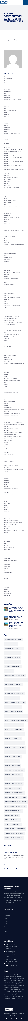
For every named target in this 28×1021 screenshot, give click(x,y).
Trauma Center (8, 572)
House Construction (9, 324)
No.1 (5, 446)
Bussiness (6, 123)
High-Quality (7, 295)
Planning (6, 482)
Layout (6, 389)
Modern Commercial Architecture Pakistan (13, 429)
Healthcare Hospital (9, 289)
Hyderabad (7, 338)
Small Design (7, 539)
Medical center (8, 407)
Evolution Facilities (9, 236)
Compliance (7, 181)
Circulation (7, 129)
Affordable (7, 89)
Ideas (5, 349)
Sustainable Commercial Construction (10, 561)
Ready (5, 505)
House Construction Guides (11, 327)
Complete (6, 175)
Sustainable (7, 558)
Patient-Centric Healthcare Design (13, 469)
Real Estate (7, 507)
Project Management (9, 494)
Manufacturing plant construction (15, 806)
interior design (8, 368)
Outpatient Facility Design (11, 465)
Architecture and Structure (12, 102)
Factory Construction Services (14, 693)
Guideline (6, 274)
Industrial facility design (12, 765)
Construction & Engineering (11, 187)
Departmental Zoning (10, 200)
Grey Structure (8, 270)
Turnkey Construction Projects (13, 581)
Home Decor (7, 303)
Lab (5, 382)
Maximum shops (8, 405)
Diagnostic (7, 215)
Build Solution (8, 116)
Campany (6, 125)
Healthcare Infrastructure (11, 291)
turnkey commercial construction (15, 828)
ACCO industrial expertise (12, 653)
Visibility (6, 591)
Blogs (5, 931)
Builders (6, 119)
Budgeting (6, 114)
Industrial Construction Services (14, 752)
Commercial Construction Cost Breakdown (12, 146)
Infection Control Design (11, 355)
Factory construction (11, 689)
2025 (5, 80)
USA (21, 998)
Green (5, 268)
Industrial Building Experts (13, 738)
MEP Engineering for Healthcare (13, 422)
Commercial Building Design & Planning (12, 142)
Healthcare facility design (12, 707)
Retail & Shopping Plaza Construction (10, 525)
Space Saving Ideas (9, 547)
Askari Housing (17, 989)
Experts (6, 238)
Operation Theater (9, 461)
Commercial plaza (9, 155)
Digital (6, 221)
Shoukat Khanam (8, 535)
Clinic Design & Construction (12, 133)
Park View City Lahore (9, 987)
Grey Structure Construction (12, 272)
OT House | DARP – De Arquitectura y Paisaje (15, 617)
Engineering (7, 234)
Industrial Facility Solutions (13, 783)
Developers (7, 211)
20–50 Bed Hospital (9, 78)
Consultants (7, 192)
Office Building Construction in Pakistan (12, 451)
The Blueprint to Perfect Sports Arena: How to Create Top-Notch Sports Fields (16, 609)
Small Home (7, 541)
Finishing (6, 251)
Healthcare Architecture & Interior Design (14, 281)
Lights (5, 397)
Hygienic (6, 340)
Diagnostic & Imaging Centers (12, 217)
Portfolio (6, 929)
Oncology (6, 457)
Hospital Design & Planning (11, 316)
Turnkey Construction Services (12, 583)
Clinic (5, 131)
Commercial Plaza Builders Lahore (15, 675)
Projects (6, 497)
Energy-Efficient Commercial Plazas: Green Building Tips (14, 231)
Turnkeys (6, 587)
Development (7, 213)
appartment (7, 95)
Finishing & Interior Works (11, 253)
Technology (7, 566)
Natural (6, 444)
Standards (7, 552)
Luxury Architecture (9, 401)
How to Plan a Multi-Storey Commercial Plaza (11, 335)
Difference (7, 219)
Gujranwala (7, 276)
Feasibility (7, 249)
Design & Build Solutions (11, 209)
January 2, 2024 (13, 628)
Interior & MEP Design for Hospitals (14, 363)
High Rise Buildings (9, 293)
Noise (5, 448)
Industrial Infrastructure (12, 788)
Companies (6, 173)
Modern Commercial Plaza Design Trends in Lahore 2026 (13, 433)
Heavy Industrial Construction (14, 725)
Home (5, 301)
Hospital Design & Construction (13, 314)
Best (5, 108)
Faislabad (6, 247)
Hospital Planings (9, 320)
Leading (6, 395)
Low (5, 399)
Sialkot (6, 537)
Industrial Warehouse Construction (15, 797)
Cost (5, 196)
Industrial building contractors (14, 734)
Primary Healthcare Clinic (11, 488)
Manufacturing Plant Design (13, 810)
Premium (6, 486)
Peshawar (6, 474)
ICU (4, 343)
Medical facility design (11, 815)
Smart (5, 543)
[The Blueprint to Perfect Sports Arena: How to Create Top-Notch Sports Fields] (6, 609)
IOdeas (5, 370)
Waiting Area (7, 593)
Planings (6, 480)
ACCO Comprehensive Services (13, 639)
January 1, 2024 (13, 613)
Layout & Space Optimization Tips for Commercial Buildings (13, 391)
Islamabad (6, 372)
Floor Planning (8, 257)
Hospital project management (13, 729)
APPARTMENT (8, 671)
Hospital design (8, 312)
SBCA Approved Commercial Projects (14, 530)
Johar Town (10, 989)
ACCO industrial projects (12, 657)
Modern (6, 426)
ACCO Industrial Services (12, 662)
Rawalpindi (7, 503)
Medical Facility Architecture (12, 413)
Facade (5, 240)
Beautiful (6, 106)
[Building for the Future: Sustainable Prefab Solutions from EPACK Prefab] (6, 624)
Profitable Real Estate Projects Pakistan (13, 491)
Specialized (7, 549)
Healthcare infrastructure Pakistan (15, 720)
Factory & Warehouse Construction (14, 244)
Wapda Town (13, 975)
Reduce (5, 509)
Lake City (15, 976)
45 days (6, 87)
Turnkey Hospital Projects (11, 585)
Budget (6, 112)
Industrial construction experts (14, 747)
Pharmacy (6, 476)
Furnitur (6, 261)
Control (6, 194)
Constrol (6, 183)
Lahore (6, 384)
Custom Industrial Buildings (13, 684)
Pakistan (6, 467)
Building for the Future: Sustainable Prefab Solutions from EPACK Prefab (16, 624)
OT (4, 463)
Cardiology (7, 127)
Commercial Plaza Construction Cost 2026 (13, 158)
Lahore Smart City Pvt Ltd (17, 986)
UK (19, 996)
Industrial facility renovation (13, 779)
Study (5, 554)
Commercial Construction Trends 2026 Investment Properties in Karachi (13, 151)
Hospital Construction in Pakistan (13, 310)
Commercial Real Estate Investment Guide (14, 170)
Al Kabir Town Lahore (18, 980)
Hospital (6, 307)
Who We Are (7, 916)
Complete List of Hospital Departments (11, 178)
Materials (6, 403)
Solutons (6, 545)
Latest (6, 386)
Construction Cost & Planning (12, 189)
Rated (5, 501)
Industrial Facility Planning (13, 774)
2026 (5, 82)
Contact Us (7, 918)
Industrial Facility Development (14, 770)
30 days (6, 85)
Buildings (6, 121)
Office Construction (9, 454)
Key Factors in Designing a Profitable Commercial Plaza (12, 379)
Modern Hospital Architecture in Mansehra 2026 (13, 437)
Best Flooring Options (10, 110)
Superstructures (8, 556)
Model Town (17, 984)
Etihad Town (7, 986)
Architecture (7, 97)
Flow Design (7, 259)
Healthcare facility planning (13, 711)
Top (5, 570)
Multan (6, 442)
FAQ (5, 926)
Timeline (6, 568)
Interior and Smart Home (11, 366)
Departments (7, 202)
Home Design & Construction (12, 305)
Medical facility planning (12, 819)
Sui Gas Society (12, 993)
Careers (6, 921)
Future (6, 264)
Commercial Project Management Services (13, 166)
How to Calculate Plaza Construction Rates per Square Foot (12, 330)
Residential (7, 518)
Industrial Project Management (14, 792)
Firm (5, 255)
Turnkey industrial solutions (13, 837)
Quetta (6, 499)
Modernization (8, 440)
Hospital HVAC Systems (10, 318)
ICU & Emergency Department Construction (12, 345)
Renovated (7, 511)
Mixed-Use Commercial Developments (14, 424)
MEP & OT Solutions (9, 420)
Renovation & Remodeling (11, 516)
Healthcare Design (9, 284)
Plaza (5, 484)
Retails (6, 528)
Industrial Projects (9, 353)
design (5, 204)
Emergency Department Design (12, 228)
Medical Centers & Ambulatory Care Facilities (14, 410)
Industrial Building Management (14, 743)
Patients (6, 471)
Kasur (5, 376)
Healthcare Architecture (11, 278)
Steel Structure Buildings (12, 824)
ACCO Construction (10, 644)
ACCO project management (12, 666)
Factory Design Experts (12, 698)
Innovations (7, 361)
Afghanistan (7, 91)
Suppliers (6, 924)
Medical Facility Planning (11, 415)
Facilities (6, 242)
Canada (9, 998)
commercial (7, 136)
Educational (7, 223)
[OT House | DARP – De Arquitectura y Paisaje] (6, 618)
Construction (8, 185)
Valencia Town (15, 995)
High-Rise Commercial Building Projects (12, 298)
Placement (7, 478)
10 (4, 76)
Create (5, 198)
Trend (5, 575)
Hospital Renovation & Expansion (13, 322)
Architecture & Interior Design (12, 99)
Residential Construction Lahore (13, 522)
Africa (5, 93)
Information (7, 357)
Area (5, 104)
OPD (5, 459)
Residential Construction (11, 520)
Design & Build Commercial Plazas (13, 206)
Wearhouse (7, 595)
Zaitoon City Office (17, 978)
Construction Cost (8, 934)
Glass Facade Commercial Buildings (13, 266)
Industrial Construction (11, 351)
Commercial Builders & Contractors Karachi (14, 138)
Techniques (7, 564)
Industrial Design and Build (13, 756)
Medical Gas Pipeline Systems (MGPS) (14, 418)
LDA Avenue (11, 984)
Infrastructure (8, 359)
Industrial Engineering (11, 761)
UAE (17, 996)
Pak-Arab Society (8, 982)
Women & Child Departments (11, 598)
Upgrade (6, 589)
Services (6, 532)
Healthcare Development (11, 287)
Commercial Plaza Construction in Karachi (13, 162)
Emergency (7, 226)
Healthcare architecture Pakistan (15, 702)
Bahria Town (7, 975)
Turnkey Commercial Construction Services (13, 577)
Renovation (7, 514)
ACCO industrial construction (13, 648)
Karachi (6, 374)
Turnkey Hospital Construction (14, 833)
